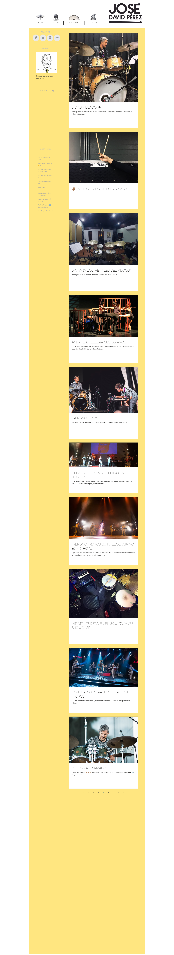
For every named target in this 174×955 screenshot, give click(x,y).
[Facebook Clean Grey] (36, 38)
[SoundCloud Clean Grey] (57, 38)
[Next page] (118, 793)
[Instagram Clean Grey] (50, 38)
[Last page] (123, 793)
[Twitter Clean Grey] (43, 38)
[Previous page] (88, 793)
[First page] (83, 793)
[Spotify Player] (48, 116)
